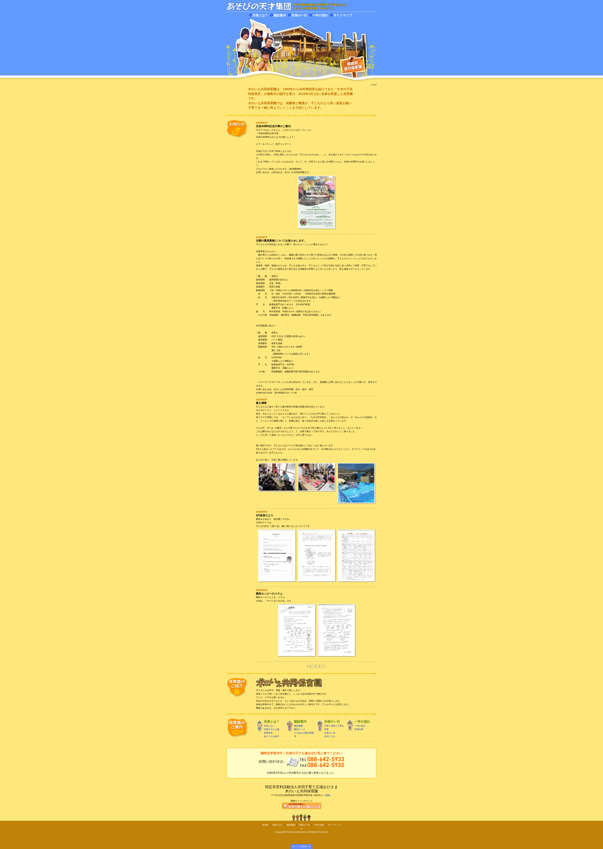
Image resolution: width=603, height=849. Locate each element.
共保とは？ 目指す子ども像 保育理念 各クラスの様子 (272, 729)
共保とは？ (260, 15)
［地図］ (327, 795)
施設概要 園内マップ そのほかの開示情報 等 (304, 729)
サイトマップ (342, 15)
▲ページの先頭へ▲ (301, 846)
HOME (265, 825)
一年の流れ (320, 15)
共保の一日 (299, 15)
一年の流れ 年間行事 (362, 725)
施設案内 (279, 15)
